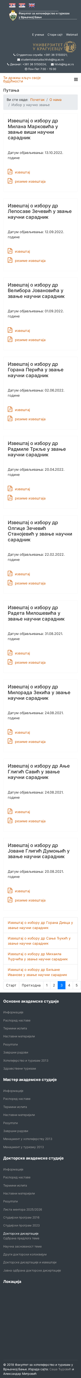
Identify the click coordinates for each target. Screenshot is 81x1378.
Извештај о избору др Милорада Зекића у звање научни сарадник (39, 692)
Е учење (38, 34)
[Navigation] (76, 79)
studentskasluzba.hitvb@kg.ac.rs (42, 59)
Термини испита (15, 1028)
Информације (13, 1012)
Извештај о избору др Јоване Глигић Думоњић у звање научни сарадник (39, 850)
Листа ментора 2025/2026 (22, 1209)
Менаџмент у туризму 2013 (23, 1147)
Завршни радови (15, 1052)
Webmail (72, 34)
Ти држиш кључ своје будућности (22, 79)
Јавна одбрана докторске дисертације (32, 1270)
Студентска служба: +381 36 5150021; (42, 54)
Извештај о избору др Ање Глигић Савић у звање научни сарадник (39, 771)
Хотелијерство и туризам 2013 (25, 1060)
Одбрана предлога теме (21, 1238)
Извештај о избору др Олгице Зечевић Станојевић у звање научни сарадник (40, 531)
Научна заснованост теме (22, 1246)
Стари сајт (55, 34)
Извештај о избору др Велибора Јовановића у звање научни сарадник (36, 290)
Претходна (31, 985)
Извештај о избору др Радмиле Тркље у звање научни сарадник (37, 448)
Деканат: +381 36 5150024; (28, 64)
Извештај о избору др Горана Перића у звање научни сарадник (36, 369)
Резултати (10, 1044)
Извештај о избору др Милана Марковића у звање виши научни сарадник (33, 129)
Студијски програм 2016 (21, 1217)
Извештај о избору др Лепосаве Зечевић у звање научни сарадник (40, 211)
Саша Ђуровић (60, 1369)
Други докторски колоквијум (25, 1254)
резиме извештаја (30, 181)
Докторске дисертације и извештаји (29, 1262)
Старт (11, 985)
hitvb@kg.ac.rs (64, 64)
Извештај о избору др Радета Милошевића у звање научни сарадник (36, 613)
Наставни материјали (19, 1036)
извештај (22, 172)
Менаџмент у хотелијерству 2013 (27, 1139)
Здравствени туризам (19, 1068)
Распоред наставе (16, 1020)
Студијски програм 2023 (21, 1225)
